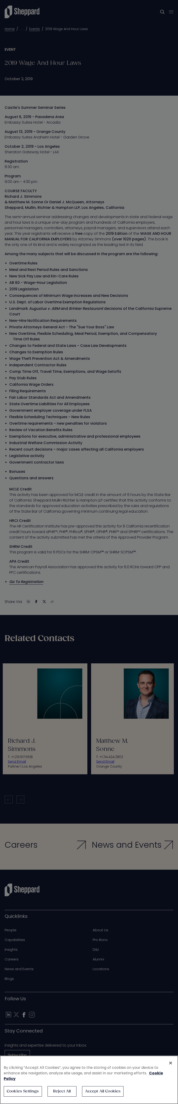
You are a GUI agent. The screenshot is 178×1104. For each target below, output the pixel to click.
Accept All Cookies (103, 1091)
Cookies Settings (23, 1091)
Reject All (62, 1091)
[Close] (170, 1063)
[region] (89, 1080)
